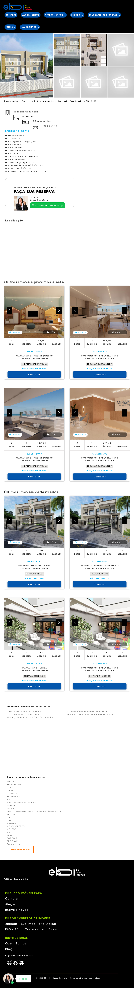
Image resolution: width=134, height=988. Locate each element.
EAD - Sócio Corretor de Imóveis (31, 929)
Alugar (10, 904)
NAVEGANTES (29, 27)
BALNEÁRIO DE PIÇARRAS (103, 15)
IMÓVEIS (76, 15)
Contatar (34, 374)
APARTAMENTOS (54, 15)
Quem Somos (15, 943)
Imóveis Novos (16, 909)
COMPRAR (11, 15)
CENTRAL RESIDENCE (34, 676)
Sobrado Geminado (71, 101)
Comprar (12, 898)
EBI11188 (91, 101)
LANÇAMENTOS (30, 15)
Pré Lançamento (44, 101)
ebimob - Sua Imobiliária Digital (30, 924)
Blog (8, 949)
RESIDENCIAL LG (34, 574)
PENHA (9, 27)
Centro (27, 101)
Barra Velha (11, 101)
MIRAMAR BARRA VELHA (34, 364)
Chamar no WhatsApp (48, 205)
